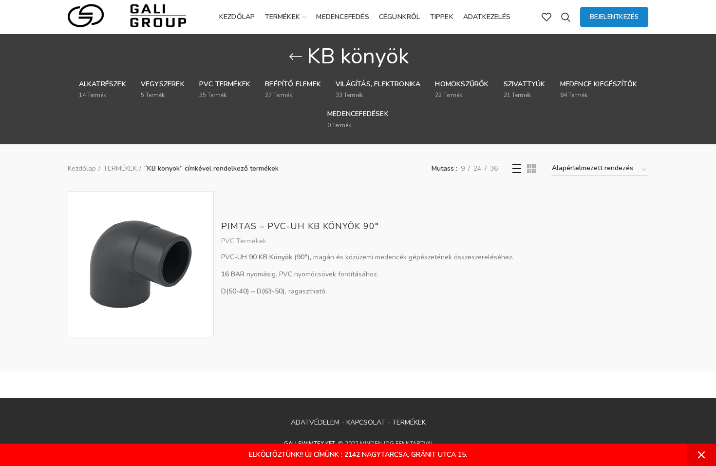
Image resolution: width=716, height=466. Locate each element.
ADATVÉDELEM (315, 422)
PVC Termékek (243, 241)
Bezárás (701, 455)
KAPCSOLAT (365, 422)
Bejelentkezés (614, 17)
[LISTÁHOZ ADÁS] (206, 207)
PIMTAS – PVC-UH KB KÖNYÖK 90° (300, 226)
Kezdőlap (82, 168)
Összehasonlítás (206, 229)
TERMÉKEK (120, 168)
